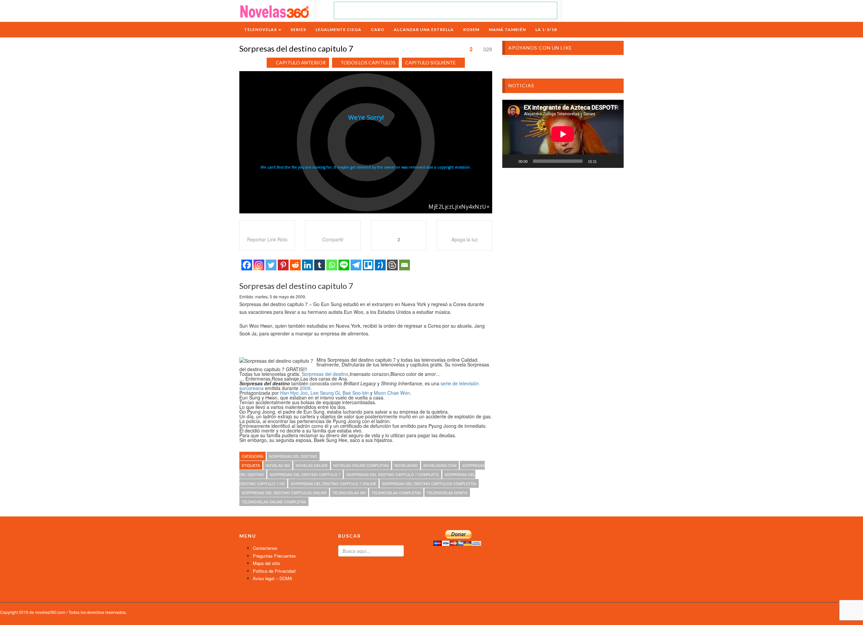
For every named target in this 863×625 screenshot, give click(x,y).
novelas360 (406, 465)
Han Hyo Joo (294, 392)
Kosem (471, 29)
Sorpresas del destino (325, 373)
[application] (563, 134)
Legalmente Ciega (338, 29)
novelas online (312, 465)
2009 (305, 388)
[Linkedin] (307, 265)
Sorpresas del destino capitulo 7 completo (392, 474)
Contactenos (265, 548)
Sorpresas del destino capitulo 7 (305, 474)
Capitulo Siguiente (430, 62)
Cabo (377, 29)
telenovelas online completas (274, 501)
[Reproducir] (511, 161)
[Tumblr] (319, 265)
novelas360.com (439, 465)
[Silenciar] (604, 161)
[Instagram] (259, 265)
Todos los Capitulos (367, 62)
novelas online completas (361, 465)
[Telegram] (356, 265)
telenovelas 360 (349, 492)
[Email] (404, 265)
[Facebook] (246, 265)
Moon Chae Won (392, 392)
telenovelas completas (396, 492)
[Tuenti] (380, 265)
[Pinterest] (283, 265)
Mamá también (507, 29)
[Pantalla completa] (615, 161)
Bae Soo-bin (356, 392)
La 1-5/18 (546, 29)
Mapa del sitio (266, 563)
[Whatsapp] (331, 265)
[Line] (343, 265)
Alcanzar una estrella (424, 29)
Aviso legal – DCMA (272, 578)
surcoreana (251, 388)
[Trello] (368, 265)
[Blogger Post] (392, 265)
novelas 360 (278, 465)
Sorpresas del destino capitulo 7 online (333, 483)
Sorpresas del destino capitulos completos (429, 483)
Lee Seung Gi (325, 392)
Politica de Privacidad (274, 571)
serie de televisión (460, 383)
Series (298, 29)
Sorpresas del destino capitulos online (284, 492)
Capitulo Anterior (301, 62)
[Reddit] (295, 265)
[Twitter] (271, 265)
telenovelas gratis (447, 492)
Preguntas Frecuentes (274, 556)
